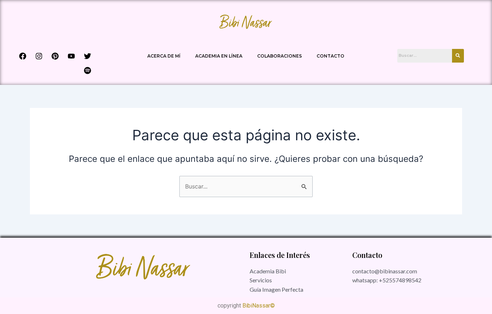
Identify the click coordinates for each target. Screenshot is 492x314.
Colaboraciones (279, 56)
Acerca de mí (163, 56)
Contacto (330, 56)
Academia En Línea (218, 56)
